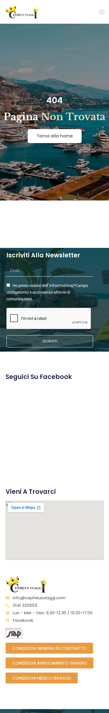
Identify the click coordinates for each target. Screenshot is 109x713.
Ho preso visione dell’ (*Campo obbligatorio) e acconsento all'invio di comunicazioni (47, 292)
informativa (60, 285)
